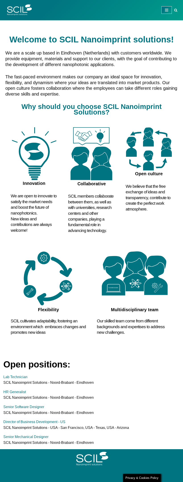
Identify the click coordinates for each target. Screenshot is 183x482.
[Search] (175, 10)
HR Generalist (14, 392)
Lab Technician (15, 377)
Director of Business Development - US (34, 422)
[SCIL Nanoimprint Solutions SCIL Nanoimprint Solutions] (17, 10)
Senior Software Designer (23, 407)
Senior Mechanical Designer (25, 437)
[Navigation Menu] (166, 10)
